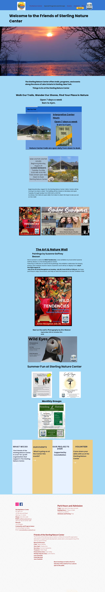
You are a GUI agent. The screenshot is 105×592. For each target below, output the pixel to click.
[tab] (32, 109)
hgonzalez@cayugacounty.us (27, 530)
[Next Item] (86, 221)
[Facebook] (21, 504)
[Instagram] (17, 504)
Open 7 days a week (65, 121)
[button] (80, 8)
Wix (77, 591)
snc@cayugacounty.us (25, 519)
